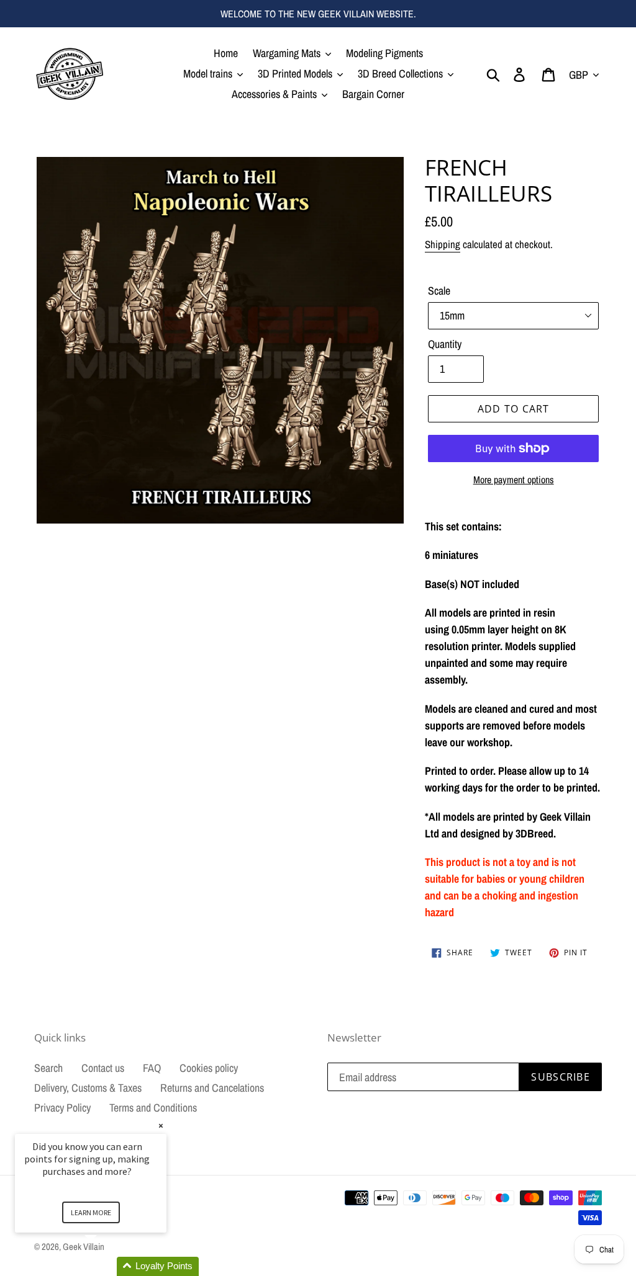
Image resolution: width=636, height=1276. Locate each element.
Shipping (442, 244)
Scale (439, 290)
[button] (105, 1266)
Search (48, 1068)
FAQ (152, 1068)
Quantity (444, 344)
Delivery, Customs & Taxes (88, 1087)
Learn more (91, 1212)
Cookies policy (208, 1068)
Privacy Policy (62, 1107)
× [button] (160, 1125)
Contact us (102, 1068)
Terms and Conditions (153, 1107)
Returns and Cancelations (212, 1087)
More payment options (513, 479)
